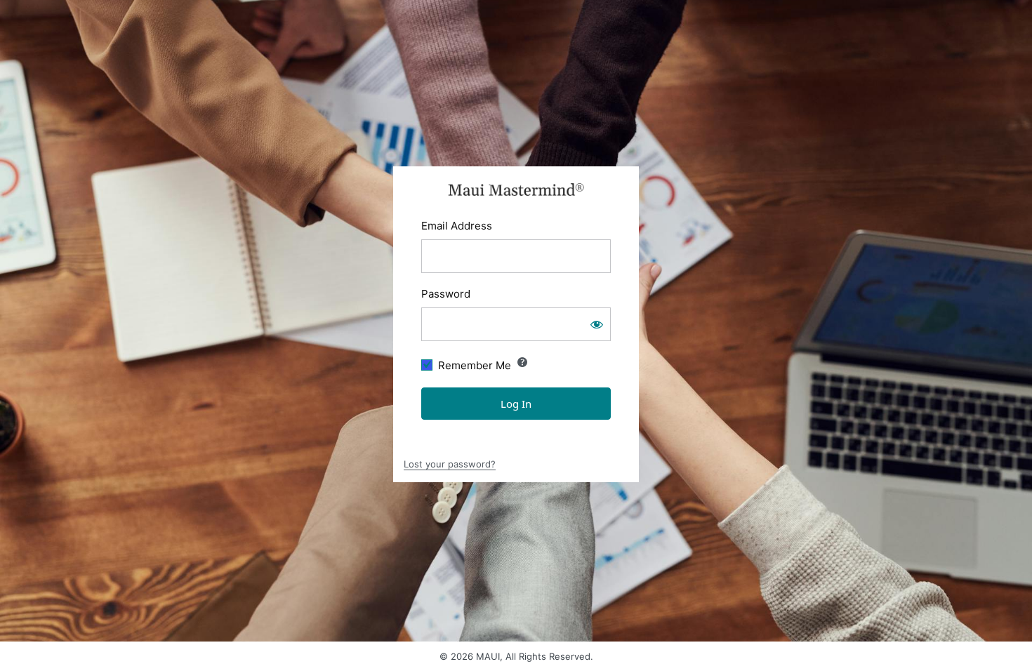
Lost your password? (450, 464)
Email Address (456, 225)
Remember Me (474, 365)
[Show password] (597, 324)
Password (445, 293)
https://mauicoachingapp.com (516, 189)
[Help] (522, 362)
